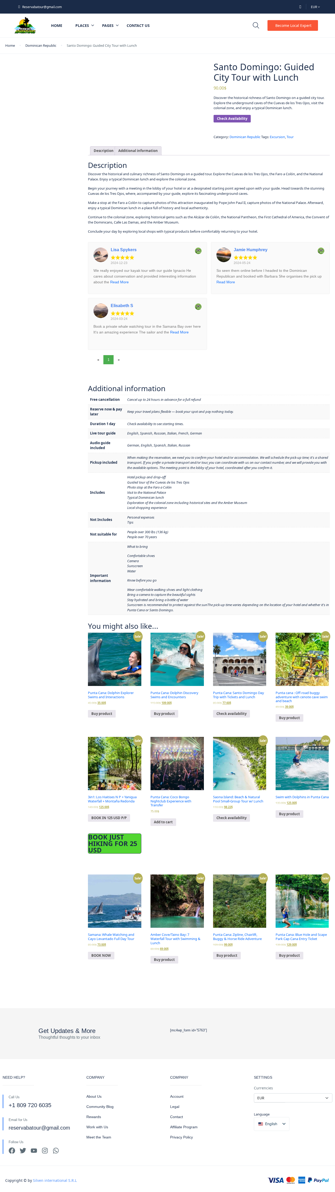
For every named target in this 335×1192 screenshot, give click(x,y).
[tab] (103, 150)
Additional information (138, 150)
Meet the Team (98, 1137)
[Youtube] (34, 1150)
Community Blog (100, 1107)
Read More (119, 282)
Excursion (277, 136)
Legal (174, 1107)
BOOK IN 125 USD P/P (109, 817)
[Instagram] (45, 1150)
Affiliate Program (184, 1127)
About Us (94, 1096)
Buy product (101, 713)
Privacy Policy (181, 1137)
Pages (108, 25)
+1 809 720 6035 (30, 1105)
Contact (176, 1117)
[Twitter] (23, 1150)
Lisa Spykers (124, 250)
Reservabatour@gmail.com (42, 7)
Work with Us (97, 1127)
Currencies (263, 1087)
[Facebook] (12, 1150)
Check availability (231, 713)
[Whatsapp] (56, 1150)
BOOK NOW (101, 955)
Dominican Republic (40, 45)
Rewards (93, 1117)
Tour (290, 136)
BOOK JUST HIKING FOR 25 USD (112, 843)
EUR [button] (314, 7)
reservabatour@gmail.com (39, 1128)
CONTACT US (138, 25)
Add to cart (163, 822)
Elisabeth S (122, 305)
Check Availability (232, 118)
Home (56, 25)
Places (82, 25)
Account (176, 1096)
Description (104, 150)
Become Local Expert (293, 25)
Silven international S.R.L (55, 1180)
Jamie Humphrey (250, 250)
